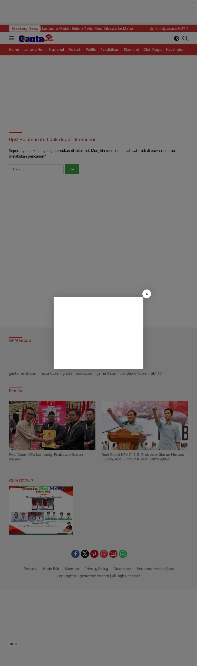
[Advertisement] (98, 333)
